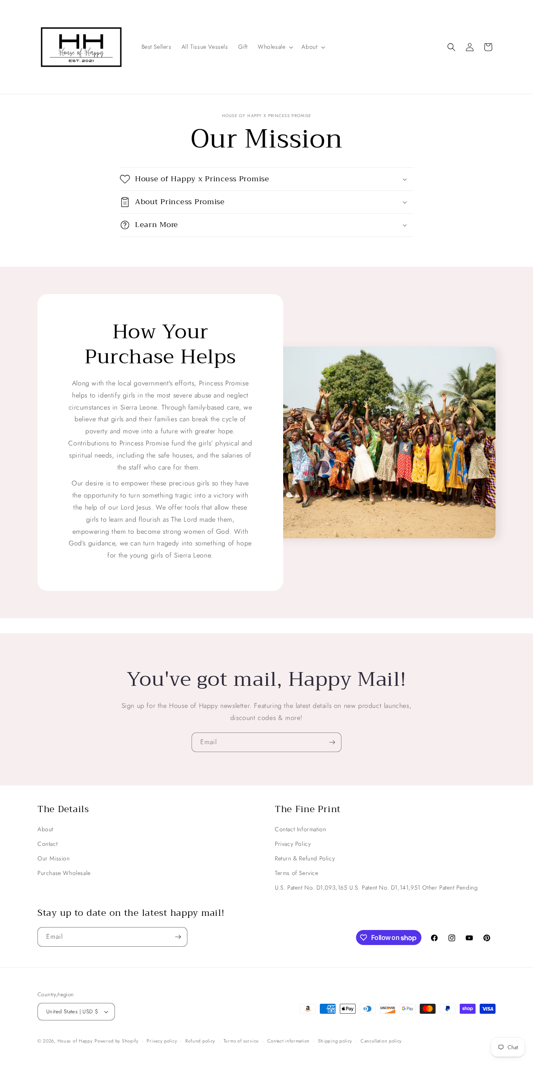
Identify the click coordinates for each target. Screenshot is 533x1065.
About (45, 829)
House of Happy (75, 1041)
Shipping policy (335, 1041)
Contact (47, 844)
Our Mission (53, 858)
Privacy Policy (293, 844)
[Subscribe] (332, 742)
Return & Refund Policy (305, 858)
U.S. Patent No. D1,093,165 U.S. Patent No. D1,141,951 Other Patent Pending (376, 887)
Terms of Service (297, 873)
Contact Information (300, 829)
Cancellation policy (381, 1041)
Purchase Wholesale (64, 873)
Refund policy (200, 1041)
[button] (274, 46)
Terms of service (241, 1041)
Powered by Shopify (117, 1041)
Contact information (288, 1041)
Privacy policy (162, 1041)
